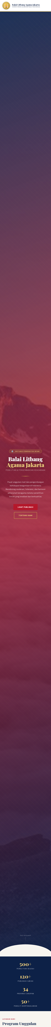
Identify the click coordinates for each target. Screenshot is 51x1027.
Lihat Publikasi (25, 507)
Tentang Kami (25, 515)
